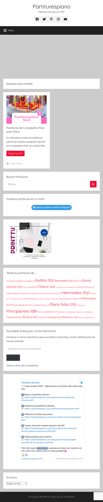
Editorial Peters (13, 293)
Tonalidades (88, 312)
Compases (60, 287)
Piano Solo (63, 304)
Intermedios (75, 292)
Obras (13, 163)
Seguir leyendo (15, 153)
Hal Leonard (45, 293)
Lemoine (41, 299)
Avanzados (64, 280)
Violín (81, 317)
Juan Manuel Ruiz (16, 299)
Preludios (81, 305)
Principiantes (21, 311)
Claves (32, 287)
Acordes (11, 281)
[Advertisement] (51, 56)
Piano (19, 163)
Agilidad (20, 281)
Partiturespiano (51, 6)
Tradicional (13, 317)
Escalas (26, 293)
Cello (25, 287)
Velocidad (53, 317)
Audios (44, 280)
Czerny (81, 287)
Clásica (46, 287)
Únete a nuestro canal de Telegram (53, 207)
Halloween (56, 293)
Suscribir (13, 357)
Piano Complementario (38, 305)
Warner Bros (89, 317)
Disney (90, 287)
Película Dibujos (19, 305)
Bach (78, 281)
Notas (77, 299)
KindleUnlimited (30, 299)
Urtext (42, 317)
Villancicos (69, 317)
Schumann (63, 312)
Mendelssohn (66, 299)
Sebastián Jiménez (75, 312)
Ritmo (41, 312)
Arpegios (30, 281)
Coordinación (71, 287)
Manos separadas (53, 299)
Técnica (29, 317)
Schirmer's (51, 312)
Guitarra (34, 293)
